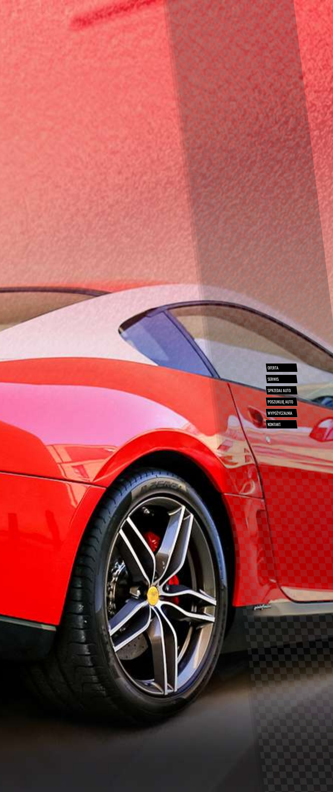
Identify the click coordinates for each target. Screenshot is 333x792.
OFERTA (273, 368)
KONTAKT (274, 424)
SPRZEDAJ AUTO (279, 390)
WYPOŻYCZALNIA (280, 413)
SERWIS (273, 379)
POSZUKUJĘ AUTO (280, 402)
